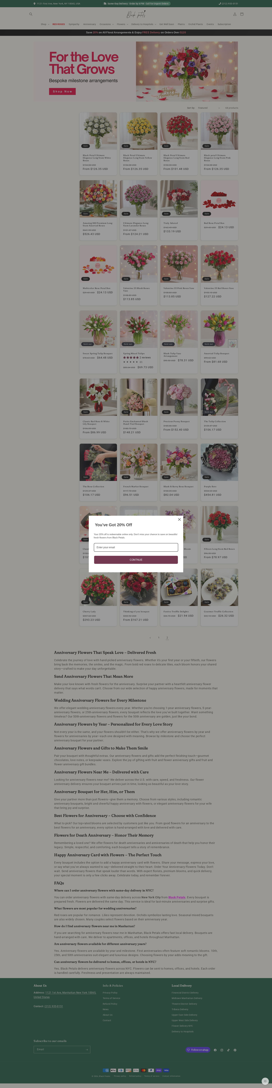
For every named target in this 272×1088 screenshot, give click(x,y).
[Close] (179, 519)
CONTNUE (136, 559)
